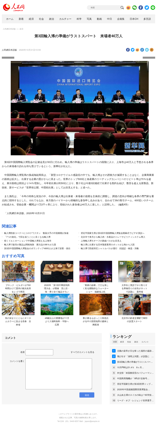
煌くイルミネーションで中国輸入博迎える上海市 (27, 240)
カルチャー (65, 19)
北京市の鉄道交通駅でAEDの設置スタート (134, 319)
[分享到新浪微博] (137, 50)
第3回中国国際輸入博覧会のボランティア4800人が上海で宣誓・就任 (37, 248)
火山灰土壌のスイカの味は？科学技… (135, 394)
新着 (21, 19)
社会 (41, 19)
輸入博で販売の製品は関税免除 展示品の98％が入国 (30, 244)
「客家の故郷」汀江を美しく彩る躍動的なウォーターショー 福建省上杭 (96, 288)
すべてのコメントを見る (82, 351)
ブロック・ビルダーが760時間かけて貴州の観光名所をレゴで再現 (18, 288)
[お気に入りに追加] (152, 50)
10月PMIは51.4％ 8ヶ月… (130, 367)
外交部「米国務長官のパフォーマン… (135, 372)
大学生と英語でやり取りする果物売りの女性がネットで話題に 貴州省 (134, 288)
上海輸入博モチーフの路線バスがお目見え (101, 240)
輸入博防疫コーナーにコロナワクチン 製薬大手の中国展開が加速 (36, 232)
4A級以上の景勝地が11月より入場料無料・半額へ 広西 (58, 321)
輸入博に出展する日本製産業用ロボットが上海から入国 (107, 244)
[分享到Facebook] (128, 50)
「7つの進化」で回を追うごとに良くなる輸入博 (27, 236)
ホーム (9, 19)
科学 (79, 19)
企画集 (120, 19)
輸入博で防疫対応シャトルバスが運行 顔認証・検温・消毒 (110, 248)
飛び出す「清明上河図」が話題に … (135, 356)
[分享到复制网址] (142, 50)
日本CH (134, 19)
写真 (89, 19)
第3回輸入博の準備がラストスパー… (135, 361)
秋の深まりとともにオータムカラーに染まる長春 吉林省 (18, 321)
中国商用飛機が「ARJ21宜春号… (133, 378)
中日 (109, 19)
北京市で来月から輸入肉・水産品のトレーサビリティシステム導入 (113, 236)
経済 (31, 19)
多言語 (147, 19)
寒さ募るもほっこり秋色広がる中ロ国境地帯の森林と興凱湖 (96, 321)
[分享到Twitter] (133, 50)
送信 (87, 395)
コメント (145, 341)
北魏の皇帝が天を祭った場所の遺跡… (135, 350)
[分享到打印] (147, 50)
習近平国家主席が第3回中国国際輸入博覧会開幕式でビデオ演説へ (112, 232)
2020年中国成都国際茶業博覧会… (133, 389)
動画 (99, 19)
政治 (51, 19)
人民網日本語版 (9, 28)
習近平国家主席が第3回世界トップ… (135, 383)
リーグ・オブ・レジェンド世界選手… (135, 400)
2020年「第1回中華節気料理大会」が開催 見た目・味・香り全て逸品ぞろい (57, 288)
